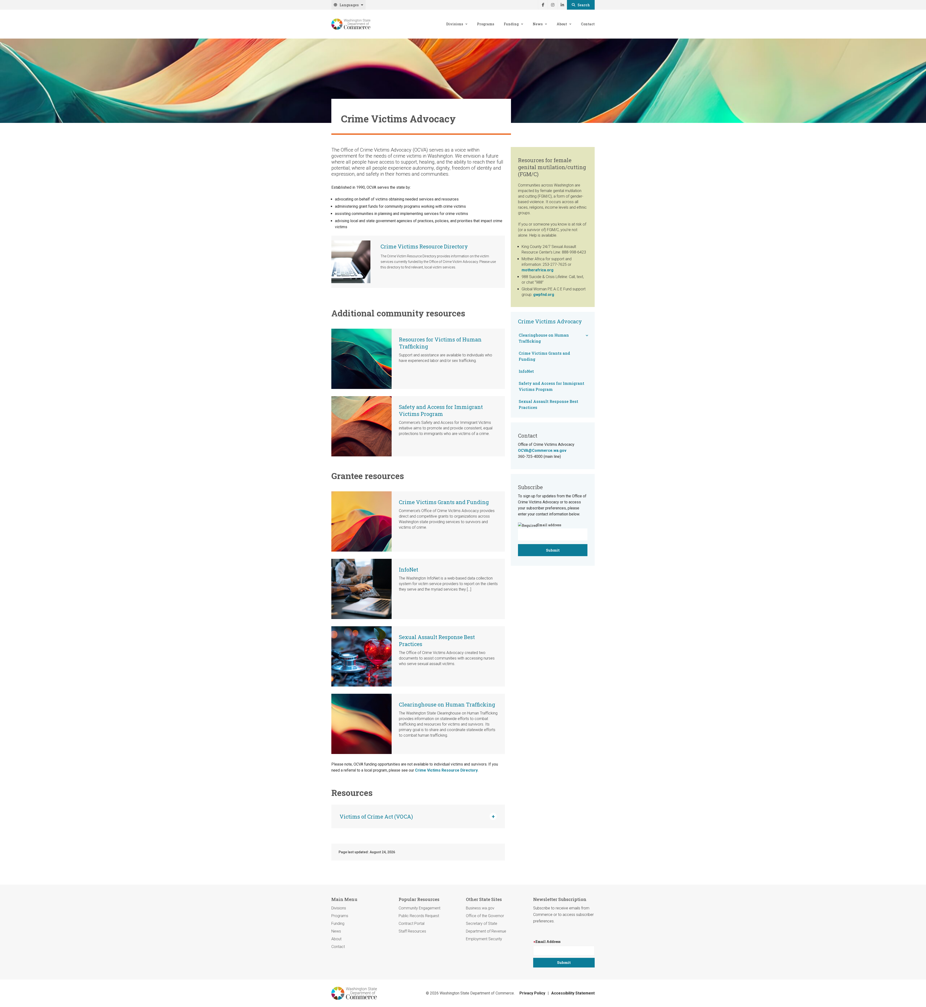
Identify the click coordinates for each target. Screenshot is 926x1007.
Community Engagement (419, 908)
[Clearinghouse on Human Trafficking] (361, 723)
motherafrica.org (537, 270)
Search (584, 5)
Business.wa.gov (480, 908)
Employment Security (484, 939)
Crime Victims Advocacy (550, 321)
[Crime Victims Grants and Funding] (361, 521)
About (562, 24)
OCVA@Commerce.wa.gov (542, 450)
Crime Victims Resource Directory (424, 246)
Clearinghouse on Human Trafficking (447, 704)
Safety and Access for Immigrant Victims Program (441, 410)
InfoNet (408, 569)
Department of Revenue (486, 931)
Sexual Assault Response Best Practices (548, 404)
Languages (349, 5)
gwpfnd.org (543, 294)
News (538, 24)
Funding (511, 24)
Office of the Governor (485, 916)
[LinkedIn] (562, 5)
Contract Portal (411, 923)
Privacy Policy (532, 993)
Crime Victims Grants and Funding (444, 502)
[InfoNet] (361, 588)
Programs (485, 24)
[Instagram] (552, 5)
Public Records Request (419, 916)
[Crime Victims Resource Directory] (350, 262)
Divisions (454, 24)
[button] (418, 816)
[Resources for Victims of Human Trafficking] (361, 358)
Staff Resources (412, 931)
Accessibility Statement (573, 993)
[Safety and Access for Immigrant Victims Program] (361, 426)
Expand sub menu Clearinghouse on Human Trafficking (587, 335)
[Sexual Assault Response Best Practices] (361, 656)
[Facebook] (543, 5)
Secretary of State (481, 923)
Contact (588, 24)
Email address (549, 525)
